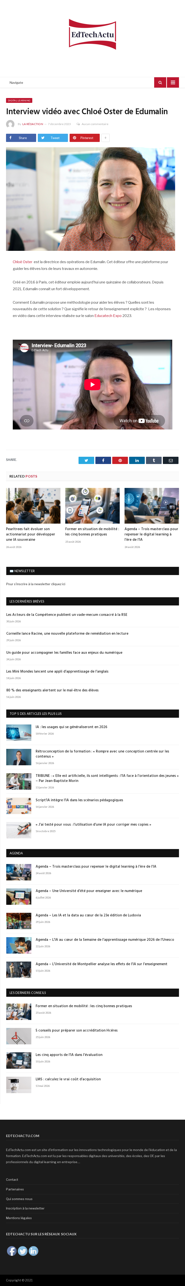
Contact (12, 1179)
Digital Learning (19, 100)
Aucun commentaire (95, 124)
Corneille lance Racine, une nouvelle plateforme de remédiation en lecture (67, 633)
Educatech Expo (108, 316)
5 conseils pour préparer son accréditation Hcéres (77, 1030)
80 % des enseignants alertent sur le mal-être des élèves (52, 690)
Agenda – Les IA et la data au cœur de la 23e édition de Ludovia (88, 915)
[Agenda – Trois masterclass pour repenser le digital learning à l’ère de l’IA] (152, 506)
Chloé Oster (23, 262)
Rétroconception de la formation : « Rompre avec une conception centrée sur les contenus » (102, 754)
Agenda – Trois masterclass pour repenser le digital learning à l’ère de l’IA (151, 534)
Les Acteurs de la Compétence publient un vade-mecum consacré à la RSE (66, 615)
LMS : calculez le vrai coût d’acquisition (68, 1079)
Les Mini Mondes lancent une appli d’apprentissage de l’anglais (57, 671)
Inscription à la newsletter (25, 1208)
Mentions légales (19, 1218)
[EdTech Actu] (92, 33)
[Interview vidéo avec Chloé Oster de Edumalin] (92, 199)
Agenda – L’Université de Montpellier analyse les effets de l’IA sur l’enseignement (101, 964)
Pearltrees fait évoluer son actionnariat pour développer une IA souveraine (30, 534)
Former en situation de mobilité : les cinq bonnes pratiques (92, 531)
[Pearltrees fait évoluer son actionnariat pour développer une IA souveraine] (33, 506)
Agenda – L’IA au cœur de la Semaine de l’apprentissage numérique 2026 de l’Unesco (105, 939)
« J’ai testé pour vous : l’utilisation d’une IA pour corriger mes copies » (93, 824)
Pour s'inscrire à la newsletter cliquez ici (35, 584)
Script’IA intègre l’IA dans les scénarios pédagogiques (79, 800)
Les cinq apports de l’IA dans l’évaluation (69, 1055)
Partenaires (15, 1189)
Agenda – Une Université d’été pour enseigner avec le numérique (89, 891)
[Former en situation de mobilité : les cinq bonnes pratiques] (92, 506)
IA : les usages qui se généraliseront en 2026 (71, 727)
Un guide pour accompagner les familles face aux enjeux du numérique (64, 652)
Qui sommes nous (19, 1199)
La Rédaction (32, 124)
